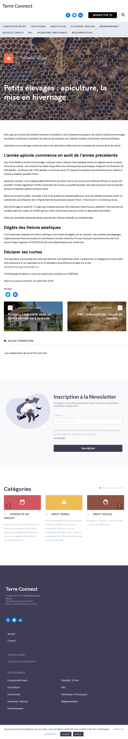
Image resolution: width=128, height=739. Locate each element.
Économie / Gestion (83, 26)
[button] (100, 488)
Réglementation (82, 32)
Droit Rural (38, 26)
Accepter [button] (66, 734)
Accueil (11, 633)
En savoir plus (59, 438)
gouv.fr (35, 266)
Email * (59, 415)
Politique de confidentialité (21, 661)
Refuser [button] (78, 734)
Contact (11, 640)
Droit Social (58, 26)
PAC (30, 32)
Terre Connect (17, 6)
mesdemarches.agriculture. (18, 266)
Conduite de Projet (14, 26)
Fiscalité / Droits (12, 32)
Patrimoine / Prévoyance (52, 32)
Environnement (109, 26)
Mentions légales (16, 654)
